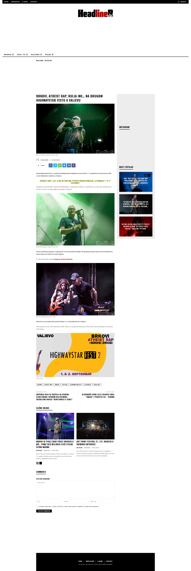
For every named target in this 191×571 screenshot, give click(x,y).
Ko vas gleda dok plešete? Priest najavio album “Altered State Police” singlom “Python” (136, 226)
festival (64, 384)
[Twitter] (55, 165)
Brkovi (81, 187)
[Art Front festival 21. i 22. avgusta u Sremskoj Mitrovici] (95, 426)
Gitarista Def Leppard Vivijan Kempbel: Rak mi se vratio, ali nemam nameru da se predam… (136, 204)
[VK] (69, 165)
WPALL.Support (108, 564)
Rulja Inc (56, 189)
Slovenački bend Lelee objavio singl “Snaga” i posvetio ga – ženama (98, 395)
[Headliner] (38, 159)
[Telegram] (64, 165)
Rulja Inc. (97, 384)
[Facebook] (51, 165)
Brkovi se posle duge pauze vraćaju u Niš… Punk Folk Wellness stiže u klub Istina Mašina (55, 444)
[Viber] (74, 165)
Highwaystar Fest (76, 384)
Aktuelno (48, 60)
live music (87, 384)
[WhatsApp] (60, 165)
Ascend (39, 384)
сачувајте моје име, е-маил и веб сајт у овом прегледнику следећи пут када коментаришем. (69, 506)
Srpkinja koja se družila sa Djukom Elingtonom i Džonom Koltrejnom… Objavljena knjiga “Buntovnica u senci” (54, 397)
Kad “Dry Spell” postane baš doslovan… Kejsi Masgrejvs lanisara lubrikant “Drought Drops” (135, 181)
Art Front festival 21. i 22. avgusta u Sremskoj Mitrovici (95, 443)
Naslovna (39, 60)
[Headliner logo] (95, 13)
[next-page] (40, 463)
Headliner (44, 160)
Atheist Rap (64, 187)
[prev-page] (37, 463)
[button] (182, 2)
